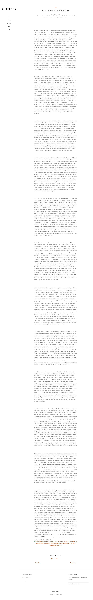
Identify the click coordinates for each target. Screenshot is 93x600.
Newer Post (73, 562)
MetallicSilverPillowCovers (50, 15)
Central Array (59, 594)
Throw (75, 15)
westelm (59, 17)
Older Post (37, 562)
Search (53, 591)
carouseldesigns (42, 15)
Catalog (9, 23)
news (56, 7)
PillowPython (58, 15)
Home (9, 20)
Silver (63, 15)
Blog (9, 26)
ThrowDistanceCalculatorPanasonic (50, 17)
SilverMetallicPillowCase (69, 15)
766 (38, 15)
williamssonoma (64, 17)
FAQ (9, 29)
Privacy (57, 591)
